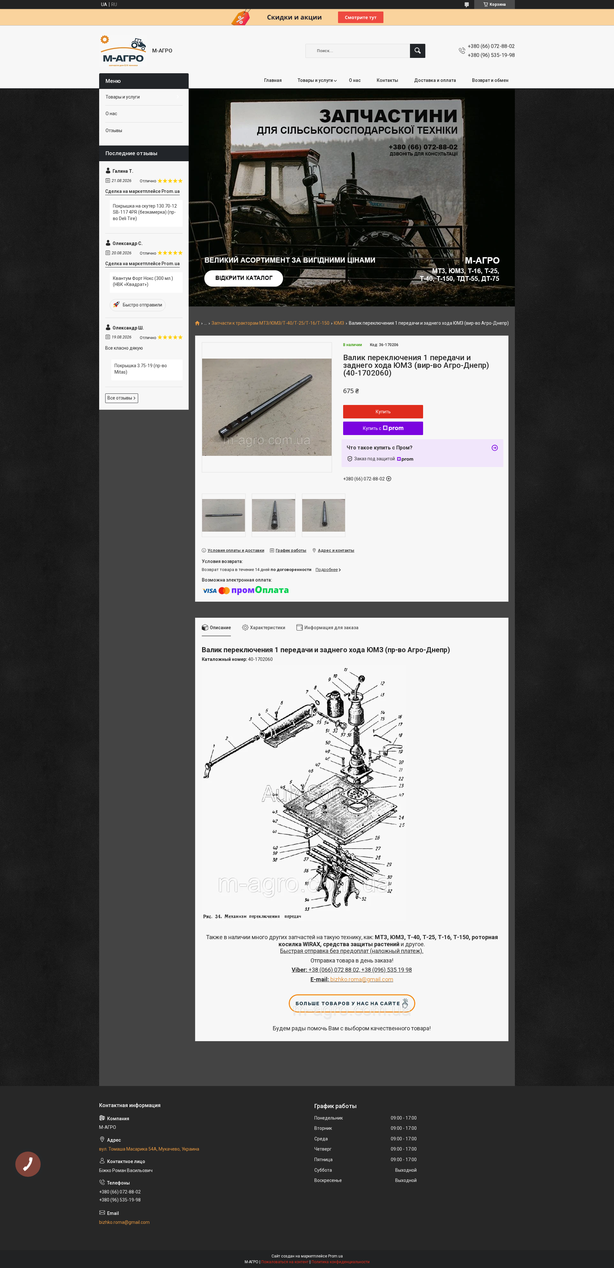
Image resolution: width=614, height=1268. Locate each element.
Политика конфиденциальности (340, 1262)
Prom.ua (335, 1256)
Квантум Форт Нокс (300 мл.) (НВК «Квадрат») (143, 281)
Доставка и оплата (435, 80)
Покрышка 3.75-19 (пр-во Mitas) (140, 369)
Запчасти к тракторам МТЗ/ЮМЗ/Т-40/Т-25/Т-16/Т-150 (270, 323)
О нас (355, 80)
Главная (273, 80)
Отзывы (114, 130)
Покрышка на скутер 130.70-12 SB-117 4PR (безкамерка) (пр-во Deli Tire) (145, 212)
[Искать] (417, 51)
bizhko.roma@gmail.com (361, 979)
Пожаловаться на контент (285, 1262)
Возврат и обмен (490, 80)
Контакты (387, 80)
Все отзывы (119, 397)
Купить (383, 411)
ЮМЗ (339, 323)
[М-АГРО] (123, 51)
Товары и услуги (315, 80)
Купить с (372, 428)
